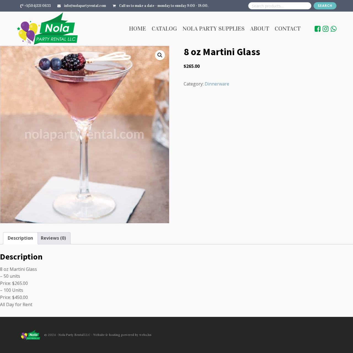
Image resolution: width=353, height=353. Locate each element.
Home (137, 28)
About (259, 28)
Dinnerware (217, 84)
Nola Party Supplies (214, 28)
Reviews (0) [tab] (53, 238)
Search (325, 5)
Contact (288, 28)
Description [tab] (20, 238)
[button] (160, 55)
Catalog (164, 28)
